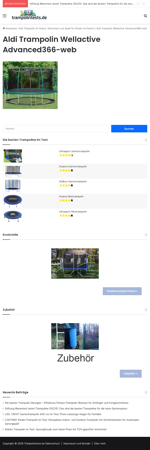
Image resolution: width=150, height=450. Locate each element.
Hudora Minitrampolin (71, 196)
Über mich (100, 443)
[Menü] (4, 17)
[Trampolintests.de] (29, 15)
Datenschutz (52, 443)
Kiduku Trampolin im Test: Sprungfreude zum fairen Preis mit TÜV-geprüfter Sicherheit (55, 429)
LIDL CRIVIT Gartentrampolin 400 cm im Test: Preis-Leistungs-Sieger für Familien (53, 414)
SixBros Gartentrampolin (73, 181)
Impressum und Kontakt (76, 443)
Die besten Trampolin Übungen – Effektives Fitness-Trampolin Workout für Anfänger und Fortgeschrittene (66, 402)
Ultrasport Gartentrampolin (74, 151)
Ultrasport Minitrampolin (73, 211)
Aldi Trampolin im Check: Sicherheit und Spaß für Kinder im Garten (56, 28)
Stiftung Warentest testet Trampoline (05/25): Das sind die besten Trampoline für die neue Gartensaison (90, 3)
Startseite (11, 28)
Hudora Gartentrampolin (73, 166)
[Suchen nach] (145, 17)
